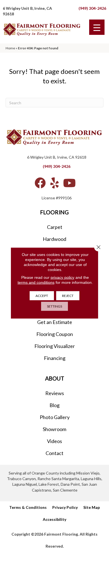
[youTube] (69, 182)
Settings (54, 306)
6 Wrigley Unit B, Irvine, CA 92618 (56, 157)
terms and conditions (36, 282)
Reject (68, 296)
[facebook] (40, 182)
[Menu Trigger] (97, 27)
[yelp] (54, 182)
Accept (41, 296)
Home (10, 48)
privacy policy (62, 277)
